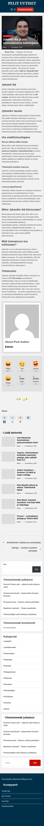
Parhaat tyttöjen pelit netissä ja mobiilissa (19, 614)
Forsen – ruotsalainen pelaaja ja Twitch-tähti (27, 517)
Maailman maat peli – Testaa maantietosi (19, 608)
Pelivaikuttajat (8, 36)
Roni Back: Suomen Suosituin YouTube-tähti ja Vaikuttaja (28, 502)
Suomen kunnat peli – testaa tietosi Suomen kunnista (21, 594)
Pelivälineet (8, 697)
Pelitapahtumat (9, 672)
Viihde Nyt (6, 791)
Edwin (5, 47)
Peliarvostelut (8, 653)
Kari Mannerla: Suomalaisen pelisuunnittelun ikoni (27, 440)
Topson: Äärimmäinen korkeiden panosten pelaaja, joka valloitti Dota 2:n (27, 456)
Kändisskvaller (8, 806)
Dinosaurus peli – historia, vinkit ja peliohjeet (21, 602)
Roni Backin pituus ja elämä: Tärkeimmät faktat (27, 487)
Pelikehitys (7, 660)
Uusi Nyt (5, 801)
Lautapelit (7, 641)
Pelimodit (7, 666)
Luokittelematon (9, 647)
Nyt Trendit (6, 796)
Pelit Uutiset (22, 3)
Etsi (4, 564)
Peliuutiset (7, 684)
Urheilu (6, 709)
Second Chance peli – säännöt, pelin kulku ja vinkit (21, 585)
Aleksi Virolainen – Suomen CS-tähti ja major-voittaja (26, 472)
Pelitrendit (7, 678)
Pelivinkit (7, 703)
